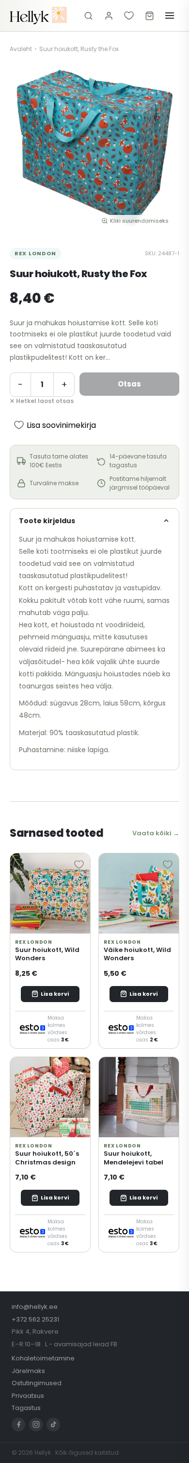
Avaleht (21, 49)
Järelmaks (28, 1370)
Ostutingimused (37, 1383)
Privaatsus (28, 1395)
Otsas (129, 384)
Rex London (35, 253)
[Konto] (108, 15)
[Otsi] (88, 15)
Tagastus (26, 1407)
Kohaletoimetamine (43, 1358)
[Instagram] (36, 1424)
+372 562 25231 (35, 1319)
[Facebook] (18, 1424)
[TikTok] (53, 1424)
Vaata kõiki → (155, 833)
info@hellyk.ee (35, 1306)
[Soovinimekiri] (129, 15)
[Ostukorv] (149, 15)
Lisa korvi (55, 994)
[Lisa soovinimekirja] (79, 864)
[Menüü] (169, 15)
